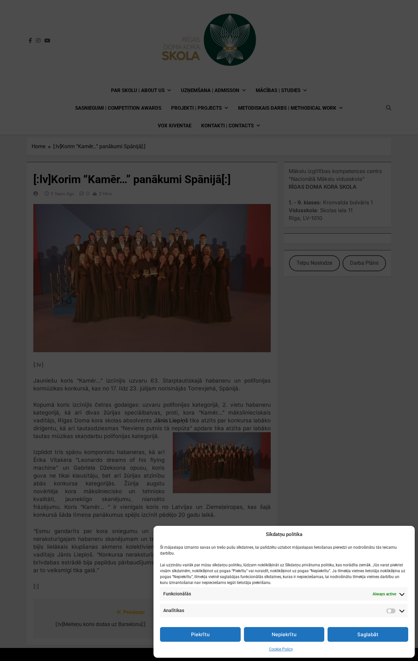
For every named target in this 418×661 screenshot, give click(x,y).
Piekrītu (200, 634)
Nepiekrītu (284, 634)
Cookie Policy (281, 649)
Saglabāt (367, 634)
